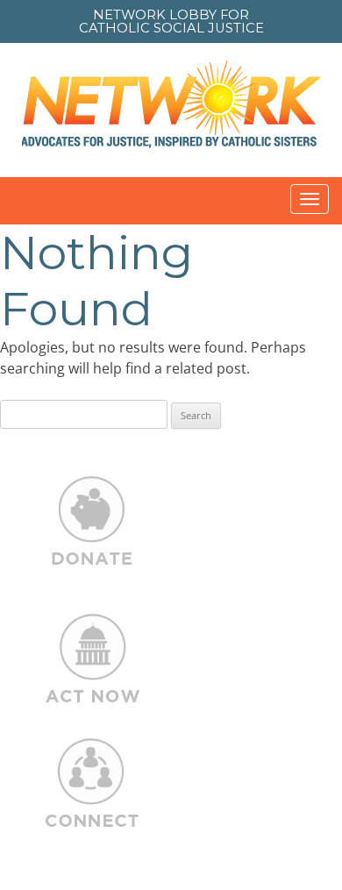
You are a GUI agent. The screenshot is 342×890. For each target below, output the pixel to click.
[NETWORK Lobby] (171, 110)
